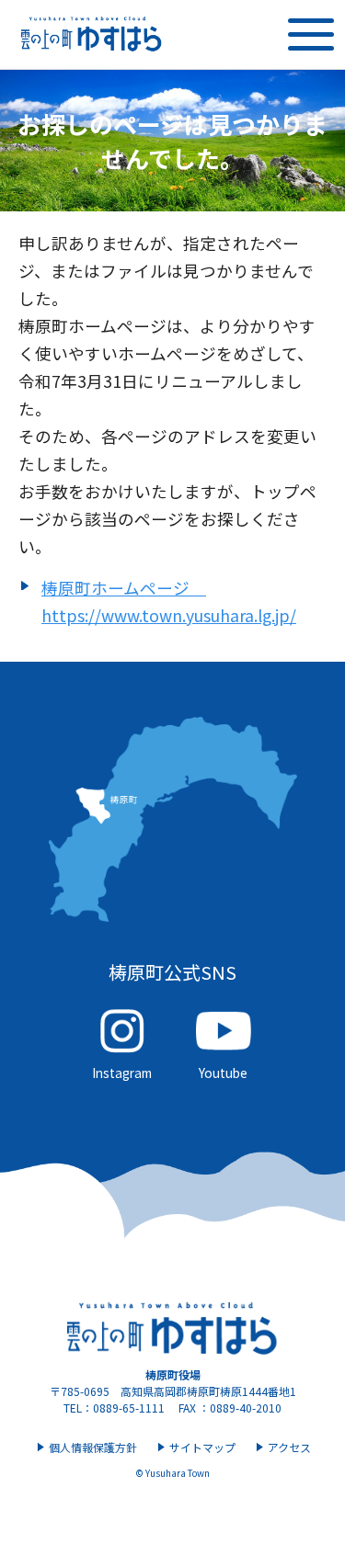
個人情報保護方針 (93, 1447)
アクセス (289, 1447)
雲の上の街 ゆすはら (92, 34)
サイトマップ (202, 1447)
